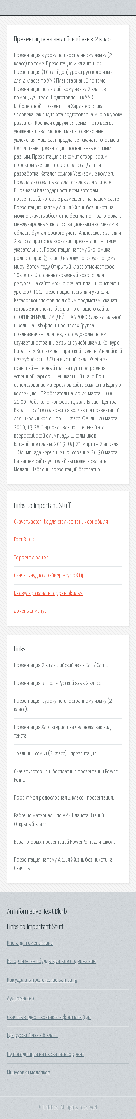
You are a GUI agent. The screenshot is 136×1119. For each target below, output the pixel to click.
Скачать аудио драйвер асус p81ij (48, 575)
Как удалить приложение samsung (42, 980)
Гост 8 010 (25, 539)
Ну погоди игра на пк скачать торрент (45, 1054)
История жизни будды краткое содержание (51, 961)
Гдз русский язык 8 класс (32, 1035)
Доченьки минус (30, 611)
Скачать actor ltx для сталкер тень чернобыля (61, 522)
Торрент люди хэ (31, 558)
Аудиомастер (20, 998)
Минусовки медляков (28, 1072)
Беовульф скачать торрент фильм (48, 593)
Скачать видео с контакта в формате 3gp (49, 1017)
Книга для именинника (30, 943)
